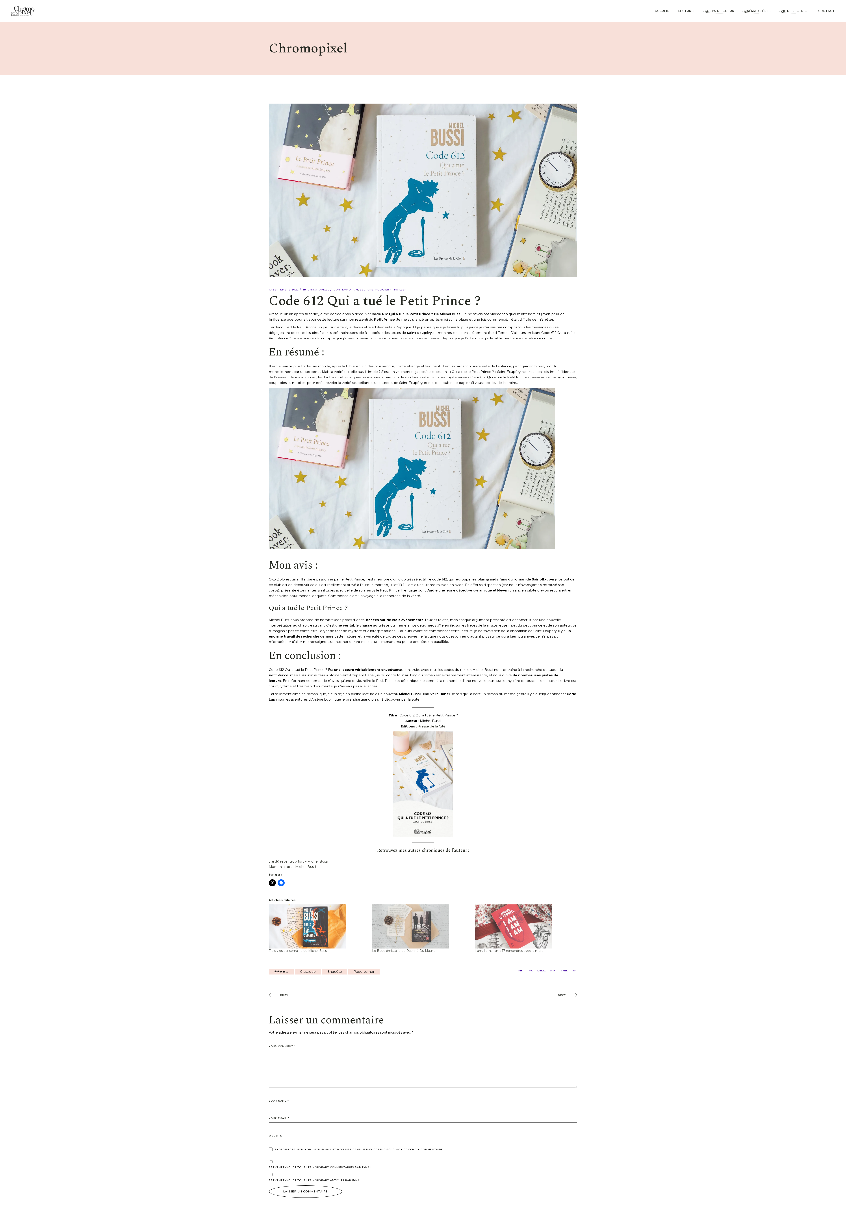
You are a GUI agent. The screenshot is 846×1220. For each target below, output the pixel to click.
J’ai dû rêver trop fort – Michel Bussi (298, 861)
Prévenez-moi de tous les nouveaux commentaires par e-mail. (321, 1167)
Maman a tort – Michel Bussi (292, 867)
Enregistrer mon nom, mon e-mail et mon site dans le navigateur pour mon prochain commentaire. (359, 1149)
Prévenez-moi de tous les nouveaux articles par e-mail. (316, 1180)
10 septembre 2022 (284, 289)
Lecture (366, 289)
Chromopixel (318, 289)
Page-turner (364, 971)
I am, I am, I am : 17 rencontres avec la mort (509, 951)
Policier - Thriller (390, 289)
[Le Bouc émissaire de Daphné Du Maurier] (421, 926)
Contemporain (346, 289)
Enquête (334, 971)
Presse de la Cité (431, 726)
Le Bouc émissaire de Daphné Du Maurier (404, 951)
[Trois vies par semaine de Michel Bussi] (318, 926)
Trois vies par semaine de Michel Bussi (298, 951)
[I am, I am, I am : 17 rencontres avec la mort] (524, 926)
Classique (308, 971)
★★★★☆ (281, 971)
